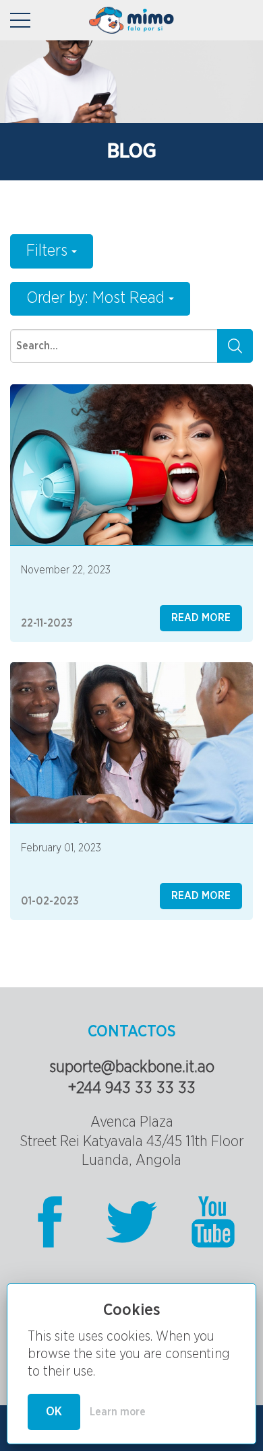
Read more (201, 617)
